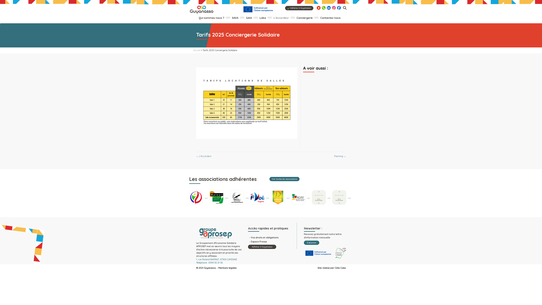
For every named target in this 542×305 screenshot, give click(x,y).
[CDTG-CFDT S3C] (257, 197)
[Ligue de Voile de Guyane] (237, 197)
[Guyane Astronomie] (216, 197)
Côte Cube (340, 267)
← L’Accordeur (204, 156)
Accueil (196, 50)
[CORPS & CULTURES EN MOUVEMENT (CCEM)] (339, 197)
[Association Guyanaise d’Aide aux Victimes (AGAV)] (278, 197)
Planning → (340, 156)
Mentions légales (227, 267)
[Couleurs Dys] (298, 197)
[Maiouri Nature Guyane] (196, 197)
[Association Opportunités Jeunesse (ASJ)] (319, 197)
